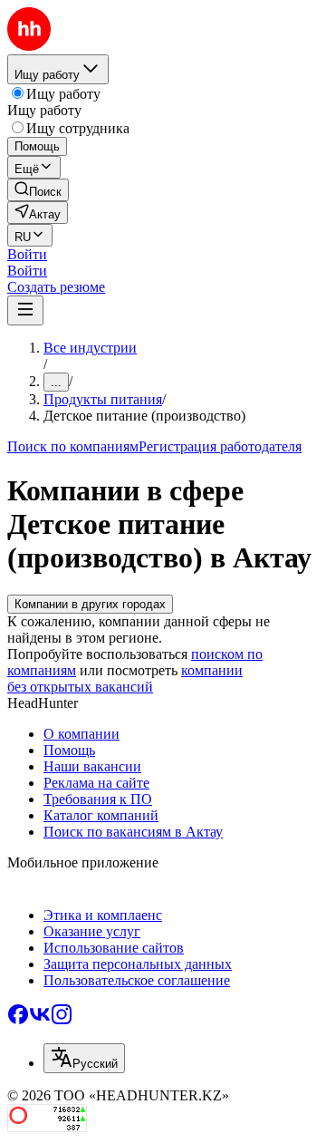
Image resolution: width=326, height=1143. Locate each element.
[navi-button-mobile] (25, 310)
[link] (38, 190)
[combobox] (84, 1058)
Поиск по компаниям (73, 446)
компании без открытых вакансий (125, 678)
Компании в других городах (90, 604)
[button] (27, 254)
